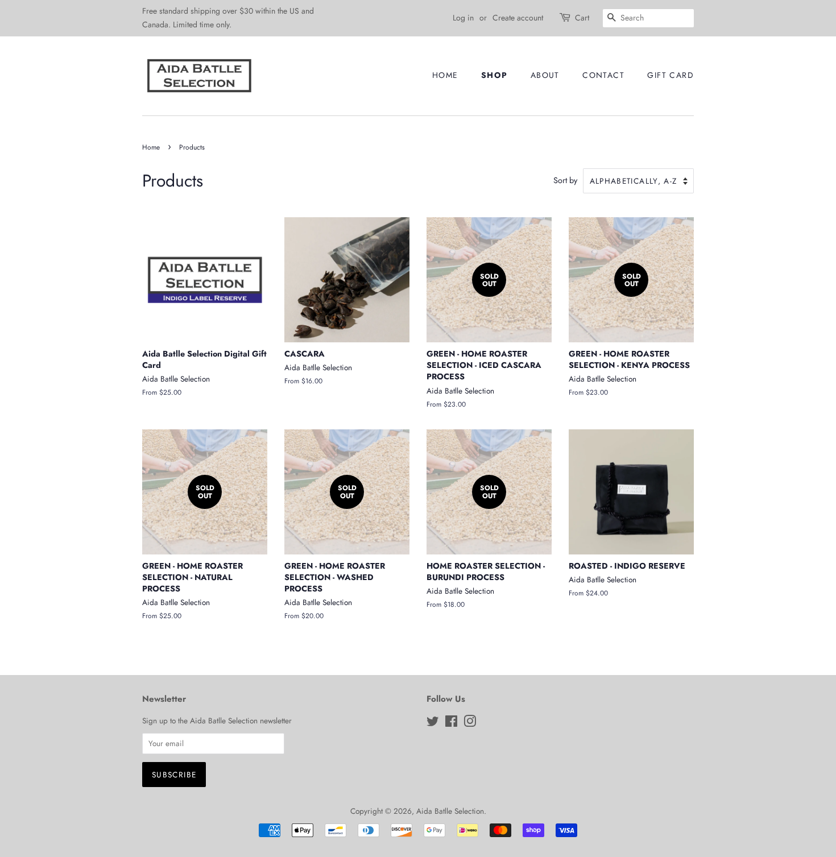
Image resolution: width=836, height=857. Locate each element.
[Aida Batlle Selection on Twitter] (433, 723)
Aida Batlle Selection (450, 811)
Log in (463, 17)
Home (445, 75)
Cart (582, 17)
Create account (518, 17)
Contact (603, 75)
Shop (494, 75)
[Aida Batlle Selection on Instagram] (469, 723)
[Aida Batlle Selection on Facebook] (451, 723)
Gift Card (670, 75)
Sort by (565, 180)
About (545, 75)
